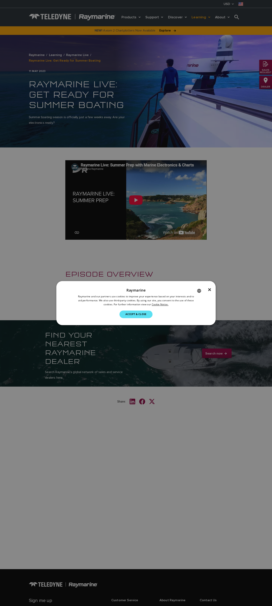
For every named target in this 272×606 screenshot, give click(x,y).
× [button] (209, 290)
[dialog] (136, 303)
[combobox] (199, 291)
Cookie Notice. (160, 304)
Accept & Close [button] (136, 314)
